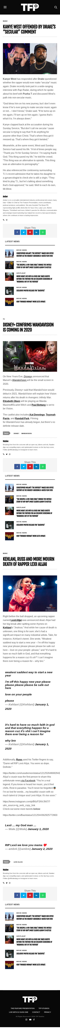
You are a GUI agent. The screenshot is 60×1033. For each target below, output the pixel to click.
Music (5, 21)
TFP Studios (44, 1008)
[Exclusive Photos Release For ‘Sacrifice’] (9, 291)
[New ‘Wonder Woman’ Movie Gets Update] (9, 302)
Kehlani (7, 627)
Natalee (5, 441)
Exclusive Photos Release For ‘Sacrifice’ (30, 291)
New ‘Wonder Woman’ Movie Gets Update (30, 302)
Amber (5, 196)
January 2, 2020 (42, 848)
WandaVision (26, 433)
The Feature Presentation (23, 1008)
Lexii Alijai (16, 620)
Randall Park (22, 418)
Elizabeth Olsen (11, 401)
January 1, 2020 (38, 829)
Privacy (47, 1012)
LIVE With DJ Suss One (18, 1012)
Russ (19, 759)
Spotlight (21, 273)
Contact (36, 1012)
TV (4, 319)
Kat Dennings (37, 414)
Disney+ (28, 376)
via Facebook (28, 780)
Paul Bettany (39, 405)
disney (16, 433)
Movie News (21, 250)
